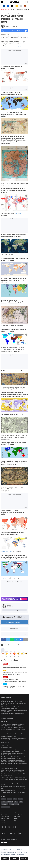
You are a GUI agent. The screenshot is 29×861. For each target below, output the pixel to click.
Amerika (3, 578)
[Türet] (21, 6)
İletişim (3, 822)
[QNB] (16, 6)
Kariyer (15, 812)
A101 (16, 801)
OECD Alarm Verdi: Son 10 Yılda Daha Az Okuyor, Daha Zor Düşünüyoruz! (13, 687)
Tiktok (21, 801)
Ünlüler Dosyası (16, 13)
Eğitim (4, 684)
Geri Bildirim (4, 814)
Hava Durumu (4, 745)
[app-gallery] (22, 833)
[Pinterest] (15, 827)
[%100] (12, 6)
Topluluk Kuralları (5, 818)
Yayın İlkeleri (17, 816)
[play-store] (14, 833)
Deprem (9, 798)
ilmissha (11, 26)
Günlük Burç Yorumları (7, 801)
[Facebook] (5, 827)
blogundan (17, 213)
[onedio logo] (13, 843)
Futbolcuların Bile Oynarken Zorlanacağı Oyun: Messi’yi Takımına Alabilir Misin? (15, 673)
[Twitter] (9, 827)
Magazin (9, 13)
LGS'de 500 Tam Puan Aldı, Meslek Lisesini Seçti (12, 727)
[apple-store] (5, 833)
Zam (15, 798)
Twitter (3, 798)
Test (4, 670)
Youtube (20, 798)
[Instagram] (2, 827)
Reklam (3, 820)
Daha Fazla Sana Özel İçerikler (14, 622)
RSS (15, 820)
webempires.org (6, 551)
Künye (15, 818)
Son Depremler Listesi (6, 747)
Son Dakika (4, 804)
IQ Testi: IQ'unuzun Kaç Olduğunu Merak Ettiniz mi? (13, 792)
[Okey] (8, 6)
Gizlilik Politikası (5, 816)
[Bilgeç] (25, 6)
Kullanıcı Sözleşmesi (18, 814)
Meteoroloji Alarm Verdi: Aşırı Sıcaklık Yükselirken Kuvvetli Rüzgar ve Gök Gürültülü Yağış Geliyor (15, 666)
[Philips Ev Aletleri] (4, 6)
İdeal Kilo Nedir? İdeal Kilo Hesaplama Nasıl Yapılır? (13, 777)
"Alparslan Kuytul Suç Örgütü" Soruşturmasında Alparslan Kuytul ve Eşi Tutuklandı (14, 680)
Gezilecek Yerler (6, 807)
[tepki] (2, 653)
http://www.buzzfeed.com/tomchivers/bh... (13, 46)
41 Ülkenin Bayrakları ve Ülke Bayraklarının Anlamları (13, 786)
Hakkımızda (4, 812)
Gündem (5, 663)
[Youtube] (12, 827)
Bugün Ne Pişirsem (14, 804)
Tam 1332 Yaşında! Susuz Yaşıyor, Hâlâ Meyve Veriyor (14, 733)
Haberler (3, 13)
